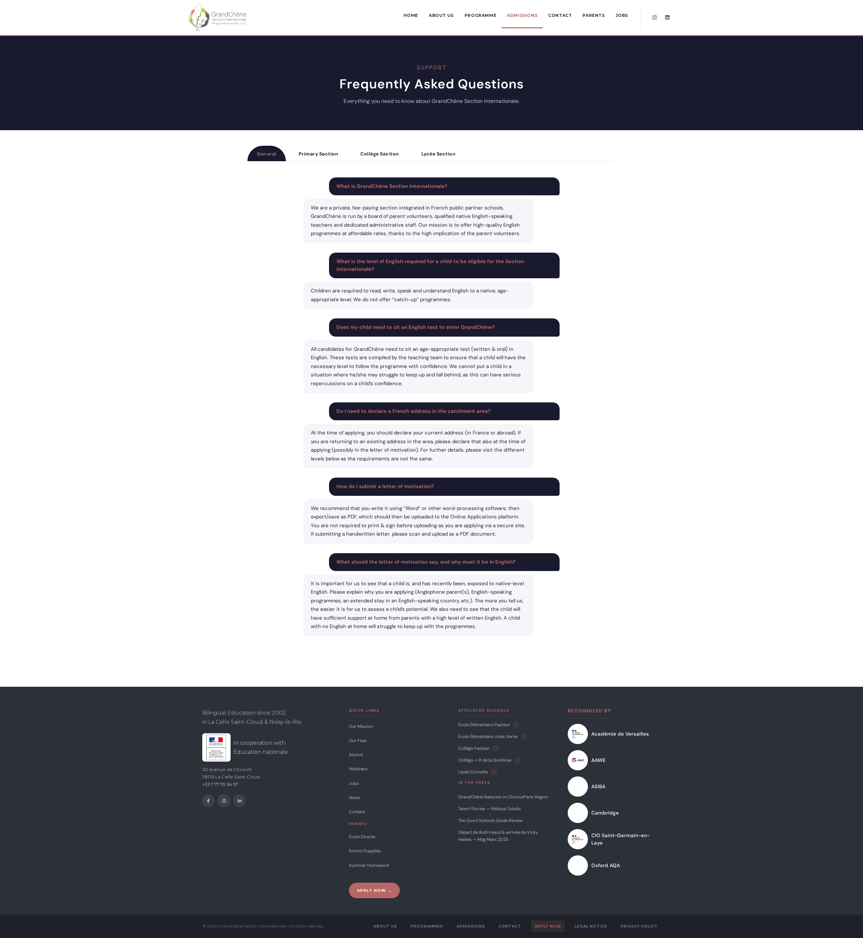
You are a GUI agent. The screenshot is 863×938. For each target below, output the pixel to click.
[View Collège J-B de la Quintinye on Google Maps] (517, 760)
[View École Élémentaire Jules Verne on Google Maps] (523, 736)
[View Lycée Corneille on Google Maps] (493, 772)
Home (411, 15)
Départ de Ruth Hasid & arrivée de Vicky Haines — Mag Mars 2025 (498, 835)
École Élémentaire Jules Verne (487, 736)
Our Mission (361, 726)
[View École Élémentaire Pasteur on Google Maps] (516, 724)
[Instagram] (224, 801)
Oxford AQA (605, 865)
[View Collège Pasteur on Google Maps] (495, 748)
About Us (385, 926)
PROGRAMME (480, 15)
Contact (357, 812)
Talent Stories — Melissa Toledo (489, 809)
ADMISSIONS (522, 15)
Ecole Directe (362, 837)
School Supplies (365, 851)
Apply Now (548, 926)
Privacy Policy (639, 926)
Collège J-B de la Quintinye (484, 760)
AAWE (598, 760)
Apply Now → (374, 890)
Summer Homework (369, 865)
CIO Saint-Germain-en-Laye (620, 839)
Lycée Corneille (473, 772)
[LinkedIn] (239, 801)
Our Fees (358, 740)
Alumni (356, 755)
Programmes (427, 926)
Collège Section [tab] (379, 154)
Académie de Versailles (620, 734)
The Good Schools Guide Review (490, 820)
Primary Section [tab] (318, 154)
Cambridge (605, 812)
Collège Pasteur (473, 748)
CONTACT (560, 15)
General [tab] (266, 154)
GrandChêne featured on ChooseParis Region (503, 797)
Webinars (358, 769)
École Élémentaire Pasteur (484, 725)
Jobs (354, 783)
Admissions (470, 926)
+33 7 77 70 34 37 (220, 784)
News (354, 797)
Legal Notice (591, 926)
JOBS (622, 15)
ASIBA (598, 786)
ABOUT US (441, 15)
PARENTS (593, 15)
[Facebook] (208, 801)
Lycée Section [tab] (438, 154)
